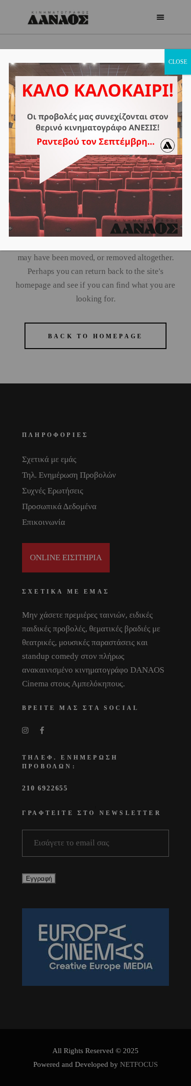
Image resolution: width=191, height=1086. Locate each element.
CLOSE (177, 61)
